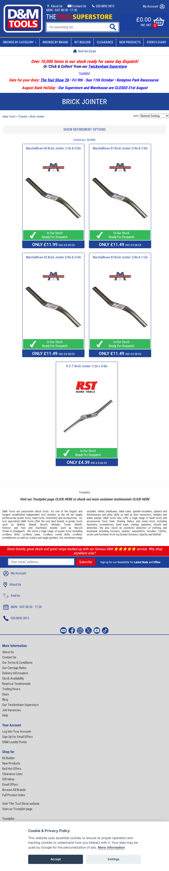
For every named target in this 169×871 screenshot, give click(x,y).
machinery (51, 518)
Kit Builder (82, 42)
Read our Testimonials (16, 684)
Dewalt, (33, 524)
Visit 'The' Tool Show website (20, 804)
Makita (21, 524)
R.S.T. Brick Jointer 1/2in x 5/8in (86, 366)
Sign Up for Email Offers (17, 737)
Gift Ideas (8, 779)
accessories (70, 518)
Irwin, (112, 521)
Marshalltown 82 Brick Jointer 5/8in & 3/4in (53, 257)
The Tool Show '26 (54, 80)
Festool (6, 527)
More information (111, 847)
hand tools (38, 518)
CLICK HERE (63, 499)
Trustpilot (84, 73)
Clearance (105, 42)
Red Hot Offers (11, 769)
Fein (23, 527)
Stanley (121, 521)
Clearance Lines (12, 774)
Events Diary (156, 42)
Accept (56, 859)
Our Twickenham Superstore (20, 705)
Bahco (130, 521)
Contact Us (79, 6)
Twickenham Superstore (107, 66)
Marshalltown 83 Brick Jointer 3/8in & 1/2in (120, 257)
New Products (130, 42)
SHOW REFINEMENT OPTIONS (84, 129)
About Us (56, 6)
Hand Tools (8, 116)
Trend (67, 524)
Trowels (22, 116)
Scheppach (19, 531)
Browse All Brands (14, 790)
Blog (5, 700)
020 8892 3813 (104, 6)
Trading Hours (11, 689)
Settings (113, 859)
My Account (151, 6)
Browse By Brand (55, 42)
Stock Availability (13, 678)
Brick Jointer (37, 116)
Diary (5, 694)
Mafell (78, 524)
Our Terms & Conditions (17, 663)
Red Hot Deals (87, 51)
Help (5, 715)
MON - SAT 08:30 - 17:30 (61, 10)
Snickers (133, 534)
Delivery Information (15, 673)
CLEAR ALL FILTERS (84, 139)
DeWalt (157, 534)
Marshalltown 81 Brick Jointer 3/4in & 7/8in (120, 148)
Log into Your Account (16, 731)
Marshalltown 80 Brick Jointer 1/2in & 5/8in (53, 148)
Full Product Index (13, 795)
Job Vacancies (11, 710)
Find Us (15, 596)
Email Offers (10, 784)
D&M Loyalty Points (14, 742)
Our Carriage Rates (14, 668)
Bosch (43, 524)
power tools (24, 518)
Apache (143, 534)
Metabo (55, 524)
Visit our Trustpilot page (17, 809)
